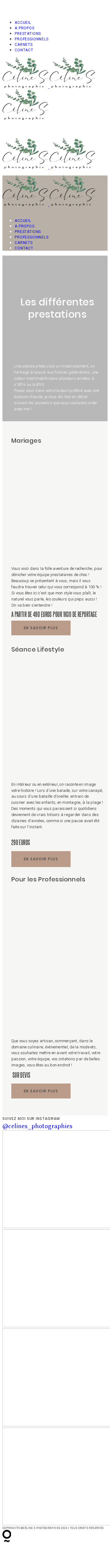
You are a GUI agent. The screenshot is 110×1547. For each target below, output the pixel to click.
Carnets (24, 44)
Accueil (23, 22)
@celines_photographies (37, 1126)
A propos (25, 28)
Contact (24, 50)
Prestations (28, 33)
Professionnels (32, 39)
